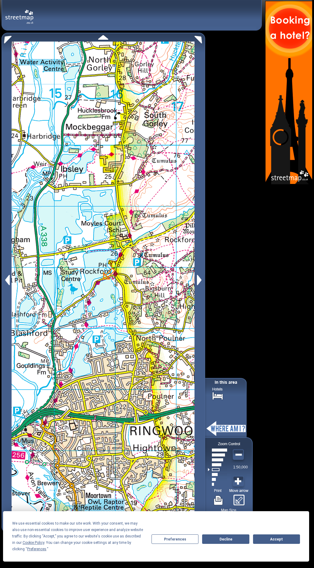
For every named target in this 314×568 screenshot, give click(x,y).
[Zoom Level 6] (217, 459)
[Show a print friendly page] (218, 498)
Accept (276, 539)
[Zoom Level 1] (217, 484)
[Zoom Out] (239, 455)
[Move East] (200, 280)
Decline (225, 539)
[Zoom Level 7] (217, 454)
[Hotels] (218, 395)
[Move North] (103, 37)
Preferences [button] (36, 549)
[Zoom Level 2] (217, 479)
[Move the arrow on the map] (238, 498)
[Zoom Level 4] (217, 469)
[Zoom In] (239, 481)
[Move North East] (199, 38)
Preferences (175, 539)
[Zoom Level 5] (217, 464)
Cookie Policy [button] (33, 543)
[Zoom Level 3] (217, 474)
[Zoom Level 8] (217, 450)
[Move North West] (7, 38)
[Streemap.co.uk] (19, 13)
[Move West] (7, 280)
